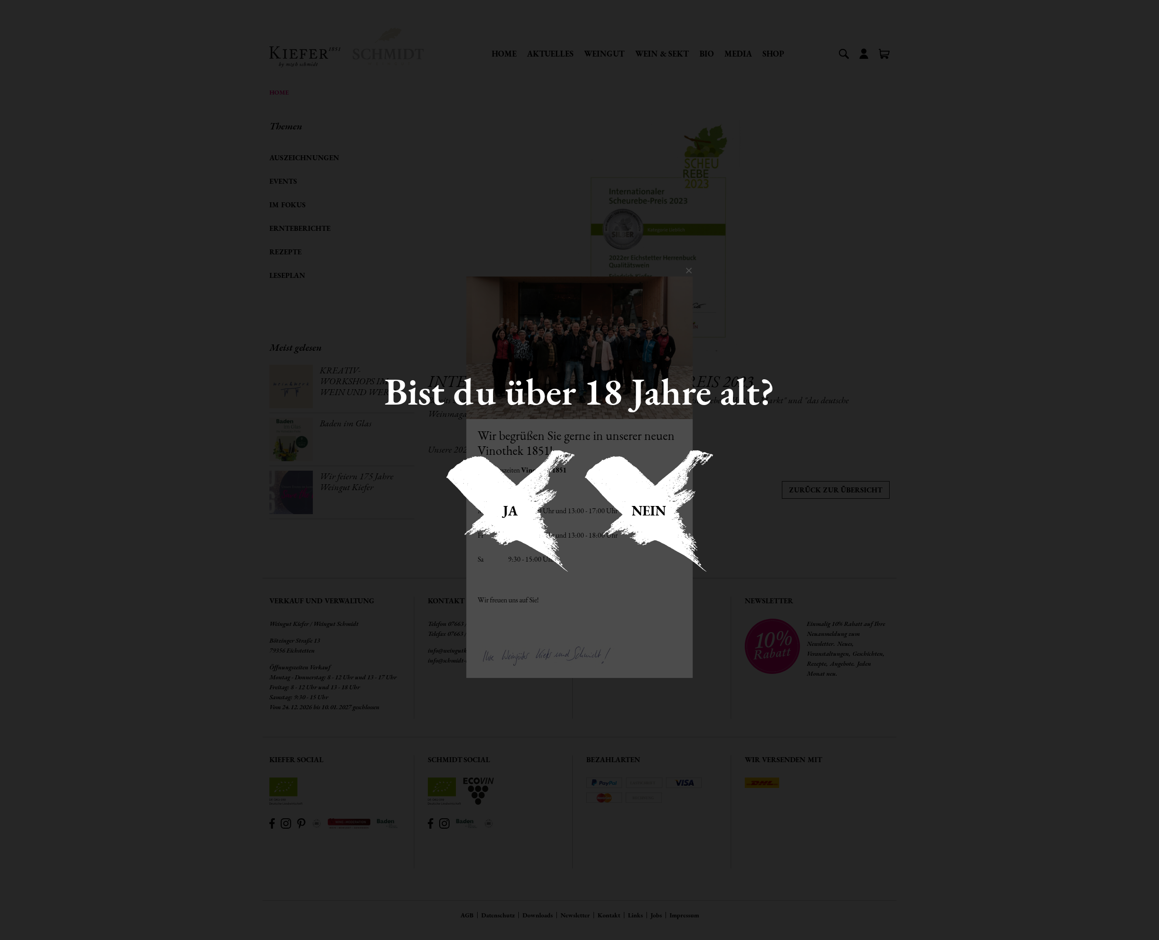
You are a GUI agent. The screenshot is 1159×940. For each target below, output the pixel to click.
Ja (510, 511)
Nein (649, 511)
